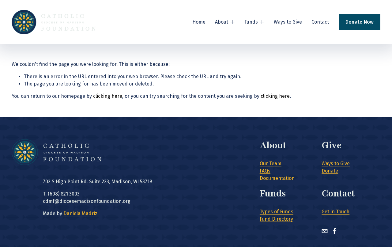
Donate (330, 171)
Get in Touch (335, 212)
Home (198, 22)
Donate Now (359, 22)
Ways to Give (288, 22)
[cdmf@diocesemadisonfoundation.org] (325, 231)
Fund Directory (276, 219)
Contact (320, 22)
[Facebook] (334, 231)
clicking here (107, 96)
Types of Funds (276, 212)
